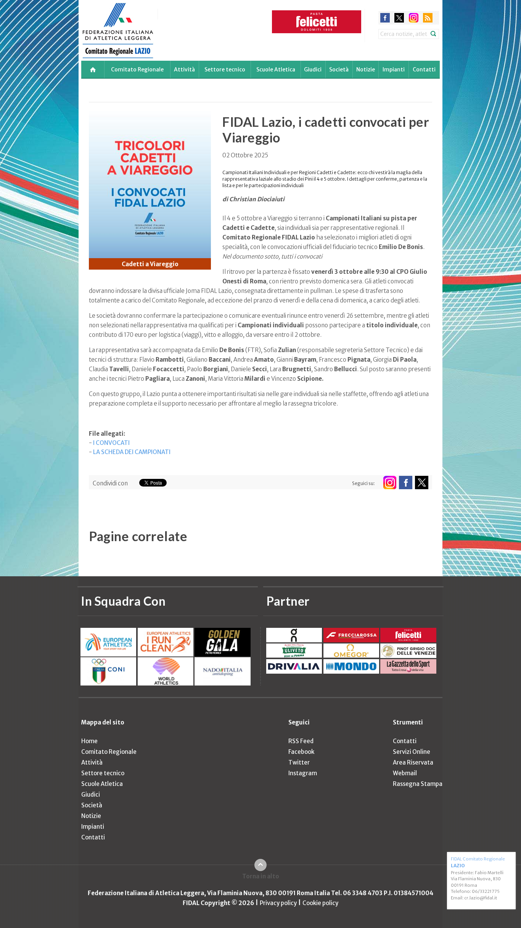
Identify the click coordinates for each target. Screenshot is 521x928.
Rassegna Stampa (417, 783)
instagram (413, 18)
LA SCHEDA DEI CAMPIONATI (131, 452)
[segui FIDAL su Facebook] (405, 482)
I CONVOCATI (111, 442)
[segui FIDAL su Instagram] (389, 482)
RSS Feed (301, 741)
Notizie (365, 69)
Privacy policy (278, 903)
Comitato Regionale (137, 69)
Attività (184, 69)
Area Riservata (413, 762)
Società (339, 69)
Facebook (301, 751)
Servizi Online (411, 751)
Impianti (394, 69)
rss (428, 18)
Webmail (405, 773)
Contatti (424, 69)
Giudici (313, 69)
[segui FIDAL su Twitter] (421, 482)
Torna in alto (260, 876)
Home (89, 741)
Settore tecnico (224, 69)
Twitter (299, 762)
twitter (399, 18)
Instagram (302, 773)
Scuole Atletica (275, 69)
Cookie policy (320, 903)
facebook (385, 18)
